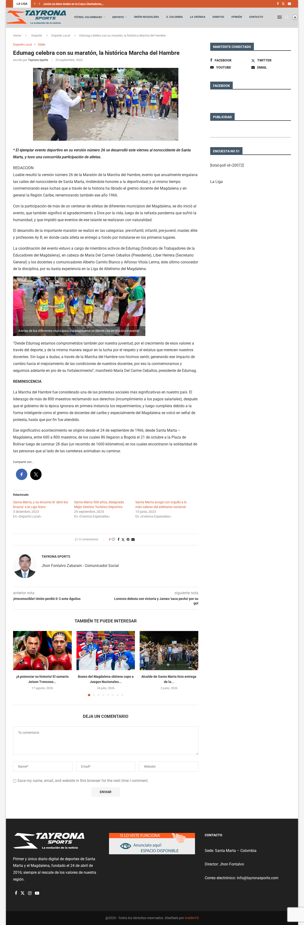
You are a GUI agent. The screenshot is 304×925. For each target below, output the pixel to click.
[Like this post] (113, 539)
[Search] (287, 17)
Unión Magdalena (146, 17)
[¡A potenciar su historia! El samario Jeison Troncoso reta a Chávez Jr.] (42, 650)
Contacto (256, 17)
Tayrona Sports (38, 60)
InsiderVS (192, 918)
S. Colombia (174, 17)
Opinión (236, 17)
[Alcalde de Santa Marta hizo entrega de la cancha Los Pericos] (169, 650)
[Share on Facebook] (118, 539)
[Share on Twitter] (123, 539)
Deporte (118, 17)
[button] (35, 4)
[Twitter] (283, 4)
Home (17, 35)
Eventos (218, 17)
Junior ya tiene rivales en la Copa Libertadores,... (73, 4)
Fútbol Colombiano (88, 17)
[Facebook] (278, 4)
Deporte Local (60, 35)
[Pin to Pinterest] (128, 539)
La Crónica (197, 17)
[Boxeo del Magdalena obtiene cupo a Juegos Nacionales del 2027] (105, 650)
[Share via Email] (133, 539)
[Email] (289, 4)
